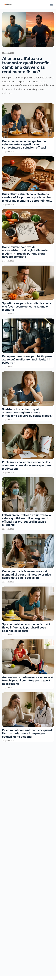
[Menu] (51, 4)
